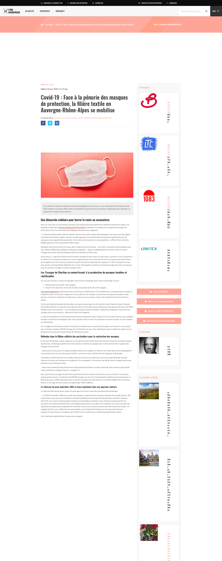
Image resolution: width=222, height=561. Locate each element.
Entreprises (45, 11)
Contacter (160, 291)
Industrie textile (47, 84)
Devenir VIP (99, 3)
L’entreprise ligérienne (50, 291)
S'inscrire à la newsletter (53, 3)
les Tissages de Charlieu (69, 118)
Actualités (29, 11)
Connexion (173, 3)
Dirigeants (60, 11)
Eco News (49, 24)
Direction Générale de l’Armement (72, 227)
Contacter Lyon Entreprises (151, 3)
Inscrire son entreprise (78, 3)
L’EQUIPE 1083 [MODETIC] (85, 118)
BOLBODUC (58, 118)
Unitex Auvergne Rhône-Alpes (103, 118)
